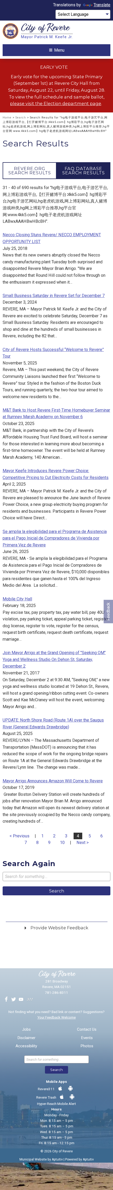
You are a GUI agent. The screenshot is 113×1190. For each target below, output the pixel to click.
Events (87, 1038)
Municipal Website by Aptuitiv (41, 1159)
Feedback (108, 611)
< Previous (19, 835)
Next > (82, 842)
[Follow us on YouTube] (21, 999)
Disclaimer (26, 1038)
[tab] (29, 170)
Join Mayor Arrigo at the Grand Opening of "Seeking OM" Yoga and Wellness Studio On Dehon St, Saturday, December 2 (54, 659)
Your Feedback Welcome (56, 1017)
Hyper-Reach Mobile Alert (56, 1104)
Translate (102, 4)
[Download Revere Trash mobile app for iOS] (61, 1097)
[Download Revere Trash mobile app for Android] (72, 1097)
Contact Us (86, 1029)
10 (62, 842)
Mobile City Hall (17, 598)
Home (7, 117)
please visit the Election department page (55, 103)
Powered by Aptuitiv (79, 1159)
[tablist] (56, 170)
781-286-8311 (56, 992)
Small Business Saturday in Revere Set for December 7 (54, 295)
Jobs (26, 1029)
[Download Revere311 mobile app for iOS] (60, 1088)
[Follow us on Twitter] (13, 999)
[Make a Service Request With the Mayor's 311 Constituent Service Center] (30, 999)
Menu (59, 50)
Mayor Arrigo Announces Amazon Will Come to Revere (53, 780)
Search (21, 117)
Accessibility (26, 1046)
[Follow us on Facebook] (6, 999)
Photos (86, 1046)
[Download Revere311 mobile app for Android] (70, 1088)
